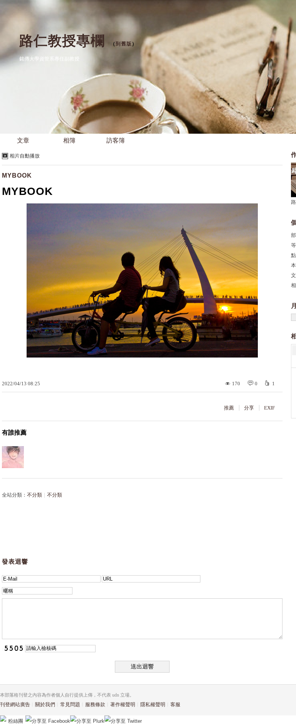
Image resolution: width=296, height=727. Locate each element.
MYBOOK (17, 175)
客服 (175, 704)
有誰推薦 (14, 432)
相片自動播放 (25, 156)
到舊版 (124, 44)
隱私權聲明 (152, 704)
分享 (249, 408)
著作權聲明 (122, 704)
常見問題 (70, 704)
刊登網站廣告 (15, 704)
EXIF (269, 408)
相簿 (69, 140)
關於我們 (45, 704)
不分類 (34, 495)
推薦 (229, 408)
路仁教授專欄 (62, 41)
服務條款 (95, 704)
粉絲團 (15, 721)
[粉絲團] (3, 718)
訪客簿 (115, 140)
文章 (23, 140)
